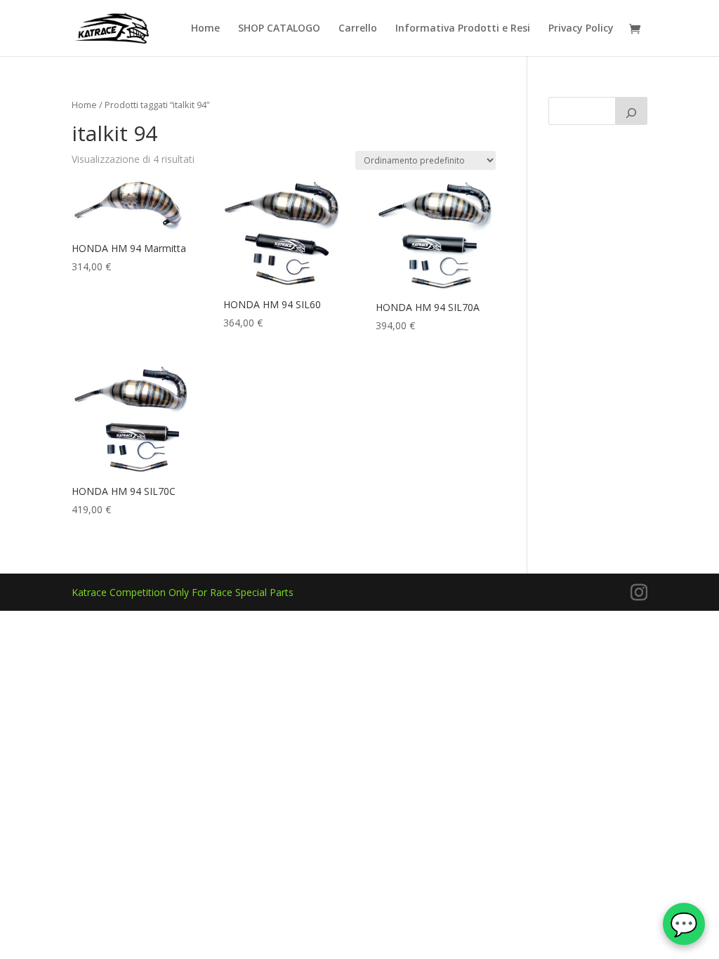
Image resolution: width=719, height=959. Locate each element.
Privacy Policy (581, 28)
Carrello (357, 28)
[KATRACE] (631, 111)
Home (205, 28)
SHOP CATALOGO (279, 28)
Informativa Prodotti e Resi (462, 28)
